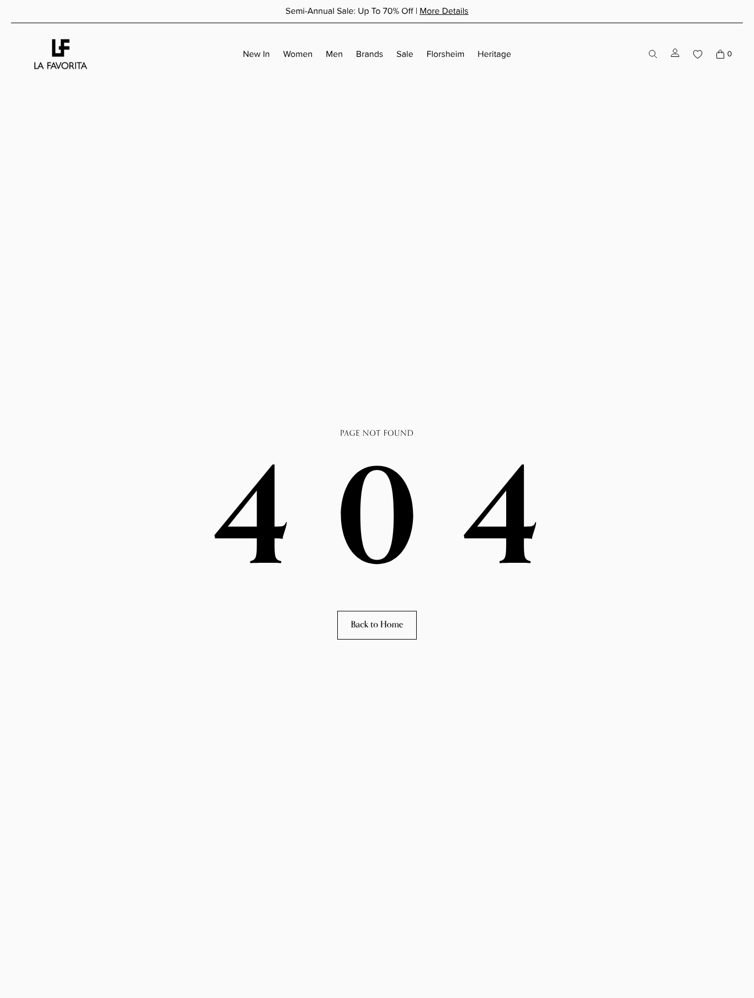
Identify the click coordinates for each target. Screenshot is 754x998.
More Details (444, 11)
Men (334, 53)
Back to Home (377, 624)
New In (256, 53)
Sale (404, 53)
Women (297, 53)
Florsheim (446, 53)
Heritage (494, 53)
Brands (369, 53)
